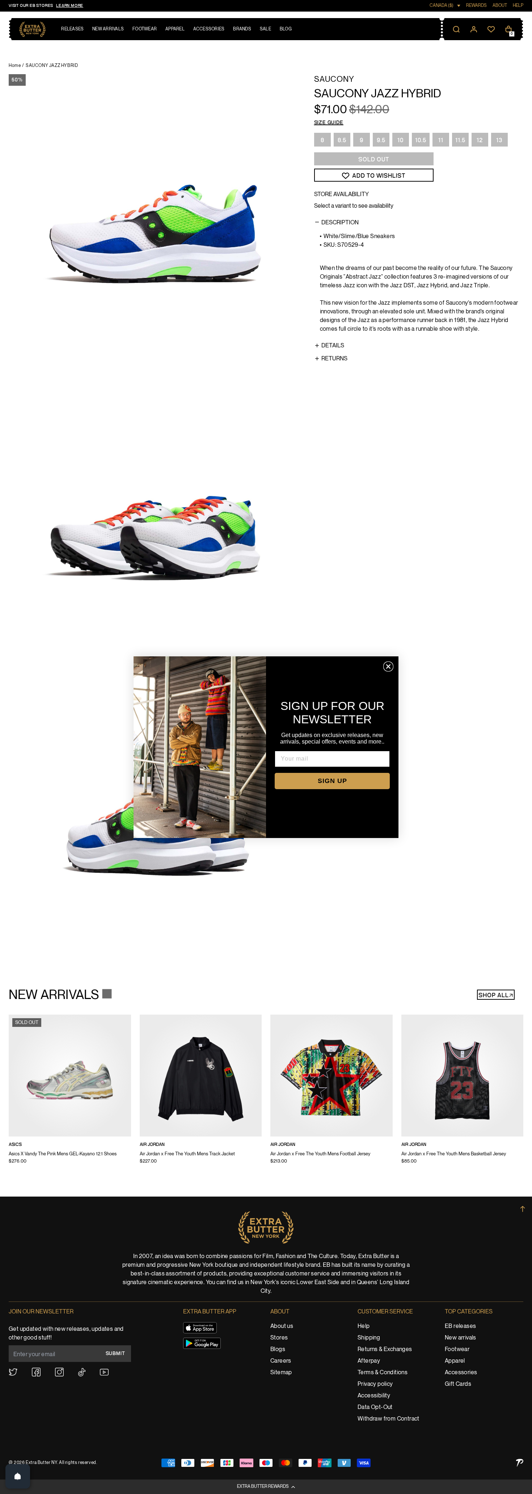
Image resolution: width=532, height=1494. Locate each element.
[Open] (17, 1476)
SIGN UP (332, 780)
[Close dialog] (388, 666)
